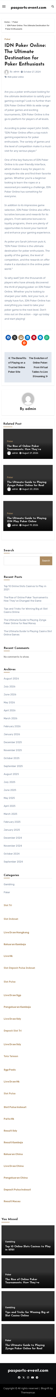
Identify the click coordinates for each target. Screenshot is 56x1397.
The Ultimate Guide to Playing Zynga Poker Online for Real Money (26, 485)
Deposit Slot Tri (13, 1030)
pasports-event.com (28, 8)
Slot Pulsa (10, 981)
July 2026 (10, 686)
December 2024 (13, 837)
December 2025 (13, 742)
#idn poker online (15, 77)
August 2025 (11, 774)
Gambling (9, 884)
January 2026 (12, 734)
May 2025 (9, 798)
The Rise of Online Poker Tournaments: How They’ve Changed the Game (24, 449)
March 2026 (10, 718)
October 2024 (12, 853)
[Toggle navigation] (3, 6)
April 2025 (10, 806)
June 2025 (10, 790)
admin (16, 71)
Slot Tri (8, 905)
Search (9, 550)
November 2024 (13, 845)
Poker (7, 39)
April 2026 (10, 710)
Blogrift (45, 1388)
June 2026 (10, 694)
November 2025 (13, 750)
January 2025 (12, 829)
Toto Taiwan (11, 1056)
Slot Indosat (11, 919)
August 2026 (11, 678)
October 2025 (11, 758)
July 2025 (9, 782)
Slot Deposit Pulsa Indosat (19, 967)
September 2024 (13, 861)
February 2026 (12, 726)
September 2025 (13, 766)
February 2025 (12, 821)
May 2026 (9, 702)
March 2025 (10, 814)
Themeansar (28, 1392)
